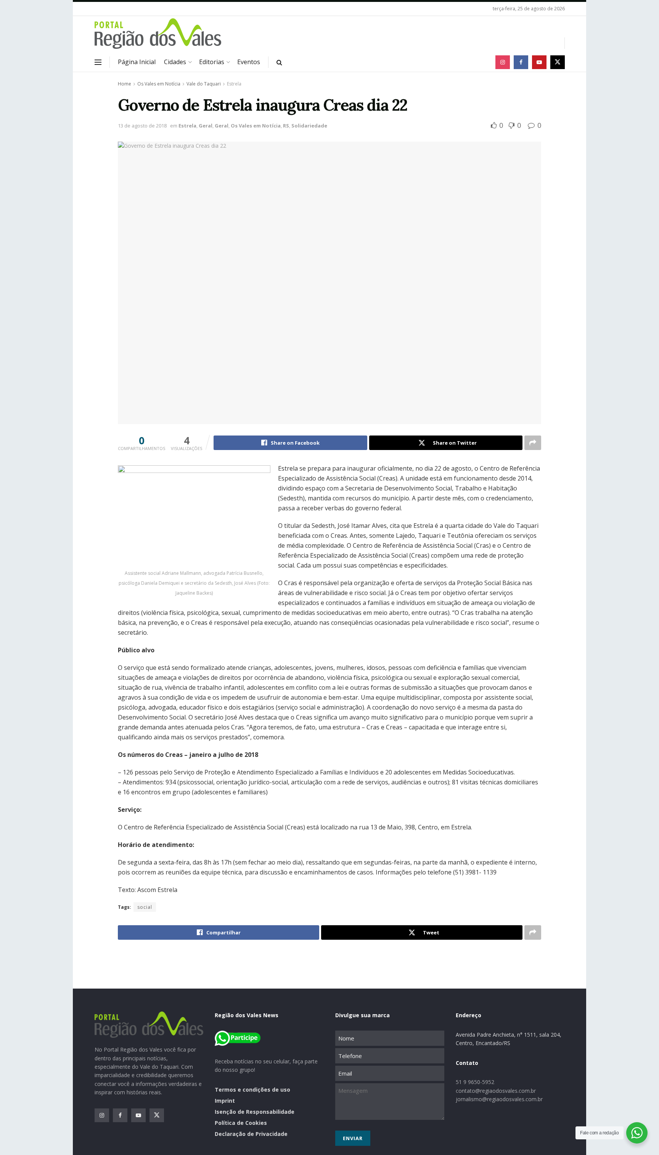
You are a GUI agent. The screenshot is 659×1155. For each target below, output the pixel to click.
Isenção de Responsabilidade (254, 1111)
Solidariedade (309, 125)
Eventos (248, 62)
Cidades (175, 62)
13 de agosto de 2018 (142, 125)
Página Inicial (137, 62)
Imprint (225, 1100)
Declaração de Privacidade (251, 1133)
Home (124, 84)
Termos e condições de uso (252, 1089)
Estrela (234, 84)
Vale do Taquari (203, 84)
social (144, 907)
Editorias (211, 62)
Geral (205, 125)
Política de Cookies (241, 1122)
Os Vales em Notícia (158, 84)
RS (286, 125)
